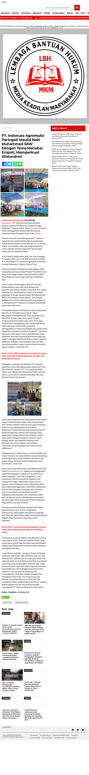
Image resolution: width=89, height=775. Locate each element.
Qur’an (36, 244)
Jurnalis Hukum (45, 735)
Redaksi (74, 735)
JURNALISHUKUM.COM (12, 220)
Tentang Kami (71, 738)
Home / (4, 128)
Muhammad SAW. (22, 602)
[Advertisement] (68, 190)
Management (7, 223)
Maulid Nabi (7, 602)
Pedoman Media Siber (61, 735)
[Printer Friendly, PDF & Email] (5, 597)
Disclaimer (34, 735)
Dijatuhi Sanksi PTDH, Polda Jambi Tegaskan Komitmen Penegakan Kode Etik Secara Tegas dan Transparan (67, 159)
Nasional (37, 13)
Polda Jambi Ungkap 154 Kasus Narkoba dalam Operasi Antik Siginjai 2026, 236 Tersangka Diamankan (67, 151)
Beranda (5, 13)
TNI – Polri (80, 13)
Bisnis (70, 13)
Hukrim (15, 13)
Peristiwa (26, 13)
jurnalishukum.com (15, 471)
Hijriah (37, 233)
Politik (47, 13)
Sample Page (35, 738)
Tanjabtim (35, 228)
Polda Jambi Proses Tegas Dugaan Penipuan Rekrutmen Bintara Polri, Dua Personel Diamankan (66, 168)
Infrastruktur (58, 13)
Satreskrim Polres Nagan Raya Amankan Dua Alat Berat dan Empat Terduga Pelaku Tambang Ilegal (67, 144)
